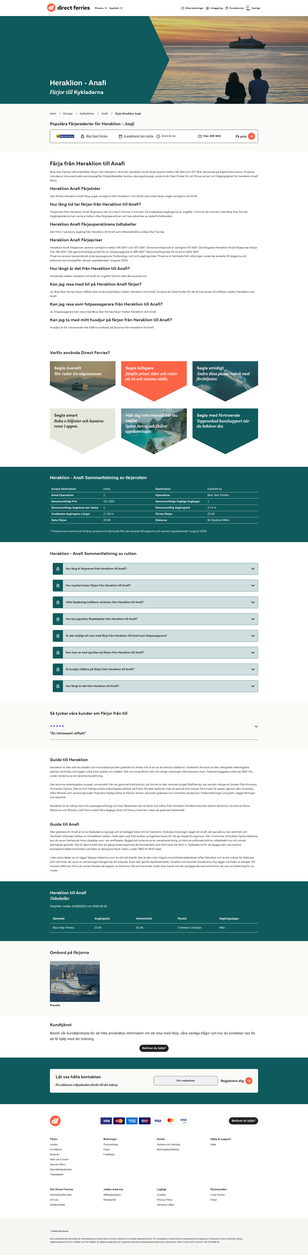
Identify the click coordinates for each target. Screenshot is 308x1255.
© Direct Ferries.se (59, 1231)
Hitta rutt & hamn (59, 1159)
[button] (155, 569)
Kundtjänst (56, 1149)
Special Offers (58, 1164)
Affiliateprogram (112, 1194)
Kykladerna (87, 113)
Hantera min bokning (168, 1144)
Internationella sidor (61, 1194)
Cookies (161, 1194)
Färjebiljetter (57, 1174)
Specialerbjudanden (61, 1169)
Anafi (104, 113)
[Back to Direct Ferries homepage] (68, 8)
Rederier (55, 1154)
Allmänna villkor (165, 1204)
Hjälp (213, 1144)
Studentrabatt (57, 1204)
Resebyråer (109, 1199)
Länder (54, 1144)
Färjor (106, 1149)
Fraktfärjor (109, 1154)
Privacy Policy (164, 1199)
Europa (68, 113)
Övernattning (110, 1144)
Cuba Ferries (217, 1194)
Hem (53, 113)
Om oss (54, 1199)
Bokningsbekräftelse (168, 1149)
